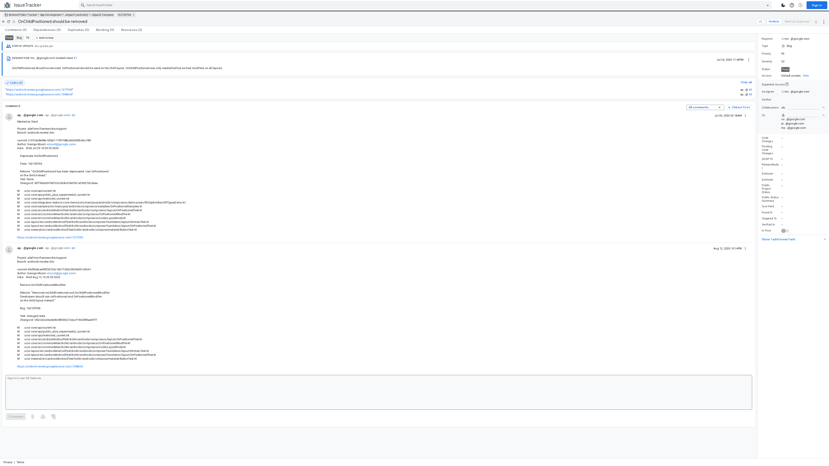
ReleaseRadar (770, 166)
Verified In (768, 224)
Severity (767, 61)
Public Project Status (766, 189)
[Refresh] (8, 21)
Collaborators (770, 107)
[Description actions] (748, 59)
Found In (767, 212)
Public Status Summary (770, 199)
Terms (20, 462)
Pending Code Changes (767, 150)
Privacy (7, 462)
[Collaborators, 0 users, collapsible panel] (803, 107)
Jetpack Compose (102, 14)
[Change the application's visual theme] (783, 5)
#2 (750, 89)
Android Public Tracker (23, 14)
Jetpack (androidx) (76, 14)
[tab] (16, 29)
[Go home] (3, 21)
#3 (750, 94)
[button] (793, 46)
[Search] (82, 5)
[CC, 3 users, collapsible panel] (803, 115)
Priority (766, 53)
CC (764, 115)
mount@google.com (61, 144)
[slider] (758, 246)
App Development (51, 14)
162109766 (124, 14)
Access (767, 75)
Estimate (767, 173)
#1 (75, 58)
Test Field (768, 206)
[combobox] (426, 5)
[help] (792, 5)
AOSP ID (767, 159)
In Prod (766, 230)
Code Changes (767, 139)
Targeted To (769, 218)
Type (765, 45)
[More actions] (823, 21)
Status (766, 69)
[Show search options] (767, 5)
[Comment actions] (745, 115)
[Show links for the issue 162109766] (133, 15)
